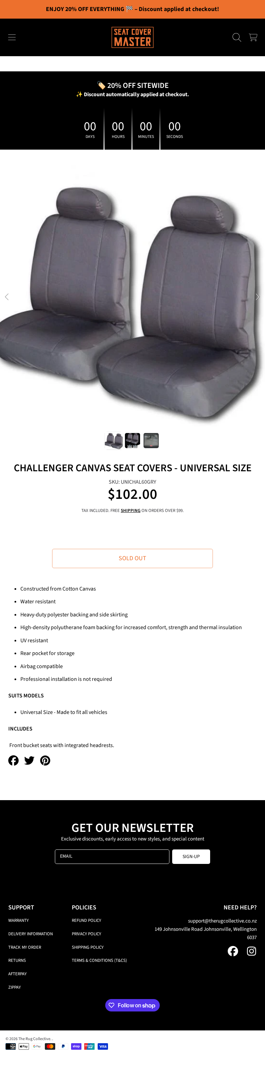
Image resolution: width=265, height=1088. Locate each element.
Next (258, 297)
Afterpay (17, 974)
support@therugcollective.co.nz (222, 921)
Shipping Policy (88, 947)
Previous (7, 297)
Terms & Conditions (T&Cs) (99, 960)
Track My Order (24, 947)
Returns (17, 960)
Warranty (18, 920)
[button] (12, 37)
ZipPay (14, 987)
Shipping (130, 511)
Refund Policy (86, 920)
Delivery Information (30, 934)
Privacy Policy (86, 934)
